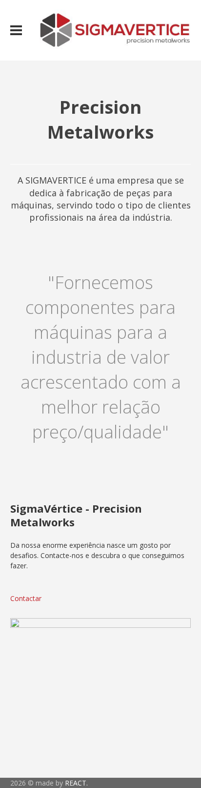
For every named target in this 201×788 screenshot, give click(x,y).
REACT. (76, 783)
